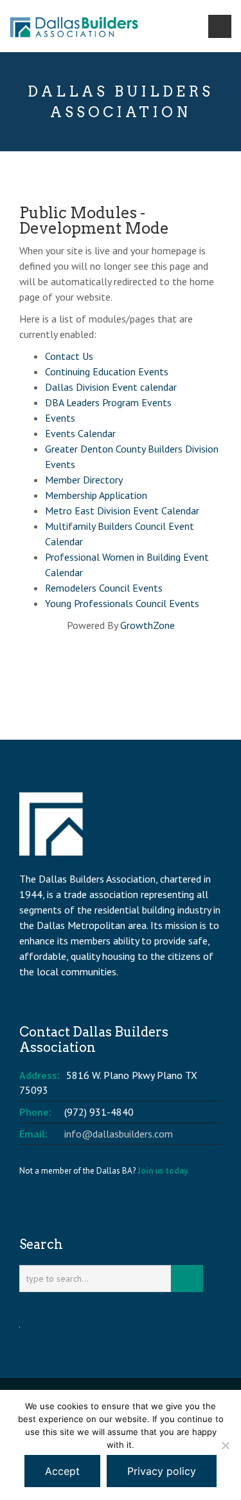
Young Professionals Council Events (122, 603)
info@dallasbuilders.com (118, 1133)
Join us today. (163, 1170)
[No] (225, 1445)
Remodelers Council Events (104, 587)
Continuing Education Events (106, 371)
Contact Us (69, 356)
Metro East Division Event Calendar (122, 510)
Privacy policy (161, 1471)
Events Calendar (80, 433)
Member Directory (84, 479)
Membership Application (96, 495)
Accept (62, 1471)
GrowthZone (147, 625)
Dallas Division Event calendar (111, 386)
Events (60, 417)
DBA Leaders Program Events (108, 402)
